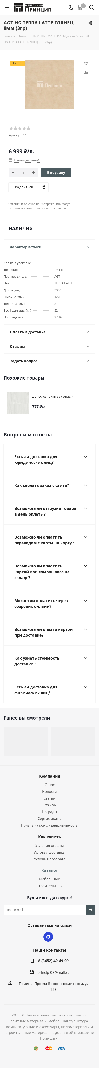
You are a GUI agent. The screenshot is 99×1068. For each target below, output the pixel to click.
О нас (50, 784)
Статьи (49, 798)
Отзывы (50, 804)
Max (48, 937)
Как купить (49, 836)
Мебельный (49, 879)
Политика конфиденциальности (49, 825)
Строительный (50, 885)
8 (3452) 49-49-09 (53, 960)
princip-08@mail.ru (53, 972)
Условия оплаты (49, 845)
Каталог (49, 870)
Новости (49, 791)
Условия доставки (49, 852)
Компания (49, 776)
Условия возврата (49, 858)
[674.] (49, 84)
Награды (49, 811)
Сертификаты (50, 818)
